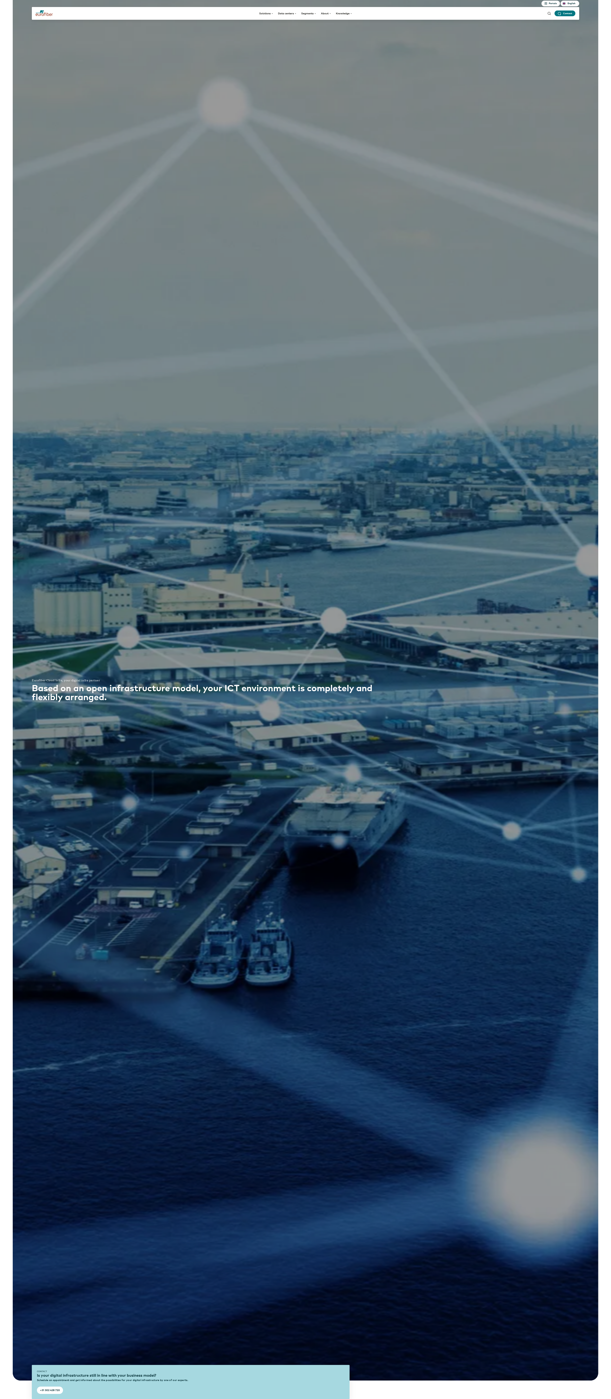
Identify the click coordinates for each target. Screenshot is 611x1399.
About (325, 13)
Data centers (286, 13)
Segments (307, 13)
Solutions (265, 13)
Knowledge (343, 13)
